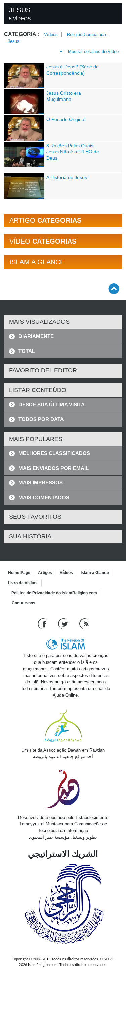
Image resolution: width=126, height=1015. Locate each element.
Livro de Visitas (23, 583)
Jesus (13, 41)
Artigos (45, 572)
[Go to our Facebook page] (43, 623)
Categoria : (21, 34)
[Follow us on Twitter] (63, 623)
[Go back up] (113, 288)
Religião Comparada (86, 34)
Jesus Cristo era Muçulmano (63, 96)
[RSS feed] (84, 623)
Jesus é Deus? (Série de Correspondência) (72, 70)
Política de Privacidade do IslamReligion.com (54, 593)
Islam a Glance (95, 572)
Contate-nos (23, 603)
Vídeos (51, 34)
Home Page (19, 572)
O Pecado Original (65, 119)
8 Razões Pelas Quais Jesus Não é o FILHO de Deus (72, 152)
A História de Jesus (66, 177)
